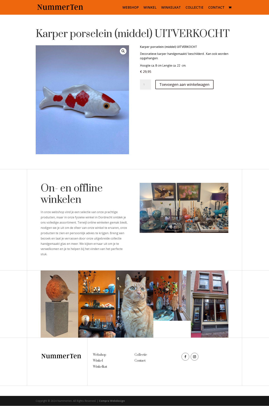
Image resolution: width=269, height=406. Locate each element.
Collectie (140, 355)
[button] (123, 51)
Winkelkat (100, 367)
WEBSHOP (130, 8)
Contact (139, 361)
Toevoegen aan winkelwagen (184, 84)
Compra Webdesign (112, 401)
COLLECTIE (194, 8)
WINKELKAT (171, 8)
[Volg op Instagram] (194, 357)
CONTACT (216, 8)
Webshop (99, 355)
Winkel (98, 361)
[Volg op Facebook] (185, 357)
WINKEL (149, 8)
